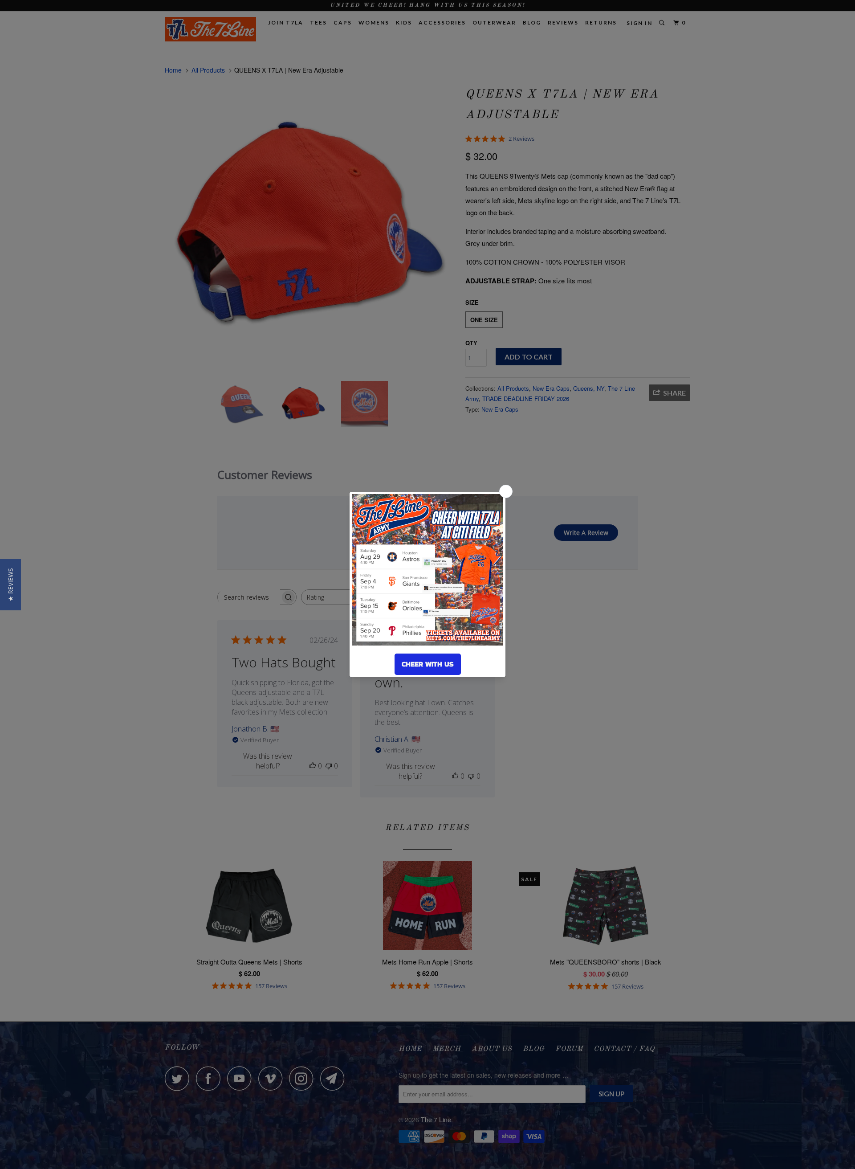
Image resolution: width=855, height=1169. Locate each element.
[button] (10, 584)
